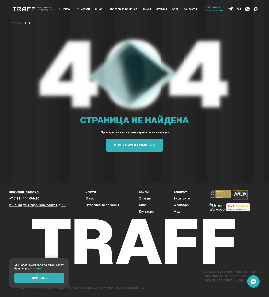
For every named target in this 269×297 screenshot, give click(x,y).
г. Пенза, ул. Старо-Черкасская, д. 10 (37, 205)
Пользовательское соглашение (227, 276)
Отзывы (161, 9)
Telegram (180, 192)
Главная (15, 23)
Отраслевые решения (122, 9)
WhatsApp (181, 205)
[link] (32, 9)
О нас (98, 9)
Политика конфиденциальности (228, 280)
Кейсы (146, 9)
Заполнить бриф (214, 10)
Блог (175, 9)
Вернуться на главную (134, 145)
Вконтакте (182, 198)
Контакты (190, 9)
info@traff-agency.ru (24, 192)
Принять (39, 278)
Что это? (36, 268)
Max (177, 211)
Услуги (91, 192)
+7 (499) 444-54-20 (214, 7)
